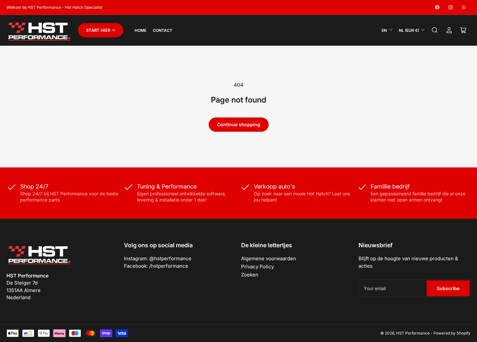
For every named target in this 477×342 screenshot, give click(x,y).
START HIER (98, 30)
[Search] (435, 30)
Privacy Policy (257, 266)
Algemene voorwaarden (268, 258)
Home (140, 30)
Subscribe (448, 288)
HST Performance (413, 333)
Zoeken (249, 275)
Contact (162, 30)
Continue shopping (238, 124)
